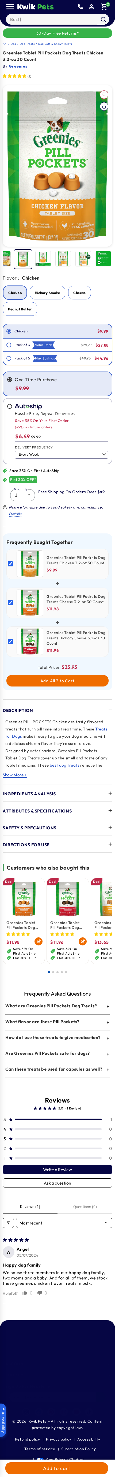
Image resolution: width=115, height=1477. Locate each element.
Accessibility (88, 1439)
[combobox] (57, 19)
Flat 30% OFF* (23, 479)
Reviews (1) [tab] (30, 1207)
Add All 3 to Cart (57, 680)
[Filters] (8, 1223)
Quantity (20, 489)
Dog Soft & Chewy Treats (55, 44)
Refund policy (27, 1439)
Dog (14, 44)
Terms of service (39, 1448)
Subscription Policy (78, 1448)
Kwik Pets (37, 1421)
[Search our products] (103, 19)
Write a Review (57, 1169)
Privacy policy (58, 1439)
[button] (104, 6)
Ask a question (57, 1183)
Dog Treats (27, 44)
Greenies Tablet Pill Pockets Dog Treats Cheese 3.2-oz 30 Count (21, 925)
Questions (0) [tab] (85, 1207)
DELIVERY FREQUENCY (34, 447)
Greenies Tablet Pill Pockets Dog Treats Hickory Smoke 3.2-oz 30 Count (65, 925)
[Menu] (10, 6)
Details (15, 513)
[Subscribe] (101, 1397)
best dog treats (64, 765)
